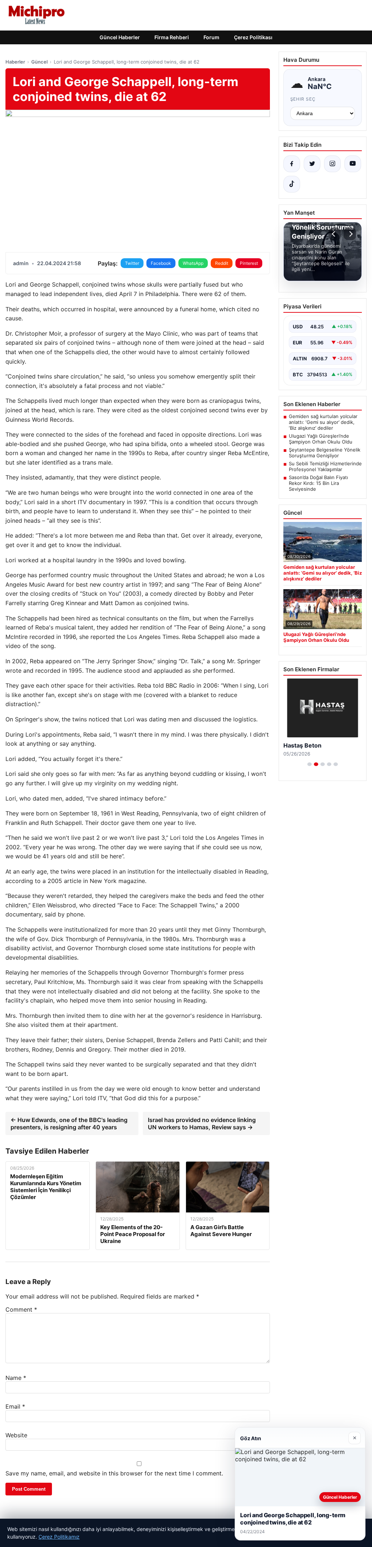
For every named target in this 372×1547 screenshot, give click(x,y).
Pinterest (249, 263)
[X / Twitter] (312, 163)
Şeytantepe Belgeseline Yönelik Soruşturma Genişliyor (324, 452)
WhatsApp (193, 263)
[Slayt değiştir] (309, 764)
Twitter (132, 263)
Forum (211, 37)
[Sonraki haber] (350, 234)
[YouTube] (352, 163)
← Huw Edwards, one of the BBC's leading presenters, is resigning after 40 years (69, 1123)
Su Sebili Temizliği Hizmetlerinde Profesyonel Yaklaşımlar (325, 466)
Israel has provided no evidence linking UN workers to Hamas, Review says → (202, 1123)
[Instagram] (332, 163)
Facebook (161, 263)
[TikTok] (291, 184)
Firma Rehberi (171, 37)
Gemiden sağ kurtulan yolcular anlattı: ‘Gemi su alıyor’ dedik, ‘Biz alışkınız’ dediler (323, 422)
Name (15, 1377)
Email (15, 1406)
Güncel (39, 62)
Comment (21, 1309)
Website (16, 1435)
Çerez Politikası (253, 37)
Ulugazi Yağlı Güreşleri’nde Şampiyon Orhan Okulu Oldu (320, 439)
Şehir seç (303, 99)
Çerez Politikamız (59, 1537)
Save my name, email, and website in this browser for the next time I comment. (114, 1473)
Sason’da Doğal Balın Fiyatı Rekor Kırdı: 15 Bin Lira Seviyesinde (318, 483)
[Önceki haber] (334, 234)
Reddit (221, 263)
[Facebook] (291, 163)
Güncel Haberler (120, 37)
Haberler (15, 62)
